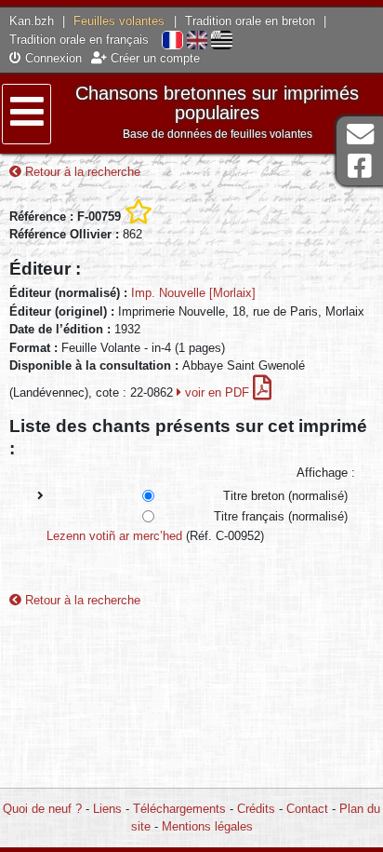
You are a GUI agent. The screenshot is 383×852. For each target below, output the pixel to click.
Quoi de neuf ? (42, 809)
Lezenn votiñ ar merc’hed (114, 536)
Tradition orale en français (79, 40)
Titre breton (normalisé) (285, 496)
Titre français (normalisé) (281, 516)
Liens (107, 809)
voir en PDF (217, 392)
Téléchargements (179, 809)
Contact (307, 809)
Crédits (256, 809)
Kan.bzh (31, 21)
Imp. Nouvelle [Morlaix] (193, 293)
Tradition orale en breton (250, 21)
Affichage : (326, 473)
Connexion (51, 58)
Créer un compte (153, 58)
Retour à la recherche (80, 172)
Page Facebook (360, 166)
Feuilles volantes (119, 21)
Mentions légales (207, 826)
